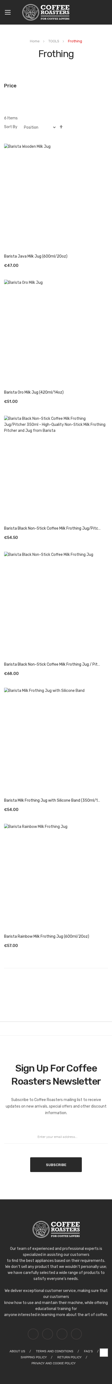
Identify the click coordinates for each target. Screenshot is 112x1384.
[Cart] (106, 12)
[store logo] (47, 12)
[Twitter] (49, 1331)
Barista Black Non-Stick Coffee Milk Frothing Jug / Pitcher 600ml (52, 664)
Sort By (10, 127)
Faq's (88, 1351)
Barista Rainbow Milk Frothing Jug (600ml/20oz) (46, 936)
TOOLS (54, 41)
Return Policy (69, 1357)
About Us (17, 1351)
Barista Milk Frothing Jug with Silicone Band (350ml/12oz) (52, 800)
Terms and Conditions (54, 1351)
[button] (106, 256)
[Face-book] (78, 1331)
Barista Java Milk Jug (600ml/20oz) (35, 256)
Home (35, 41)
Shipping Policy (34, 1357)
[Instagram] (63, 1331)
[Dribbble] (34, 1331)
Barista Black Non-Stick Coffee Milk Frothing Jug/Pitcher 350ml (52, 528)
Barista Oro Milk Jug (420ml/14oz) (34, 392)
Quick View (56, 194)
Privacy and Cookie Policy (54, 1363)
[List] (99, 118)
